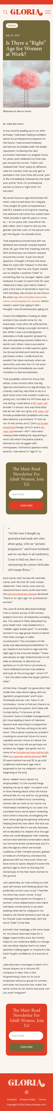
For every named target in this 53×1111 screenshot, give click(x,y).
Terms (42, 1099)
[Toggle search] (5, 12)
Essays (12, 25)
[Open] (48, 12)
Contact (12, 1099)
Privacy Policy (28, 1099)
